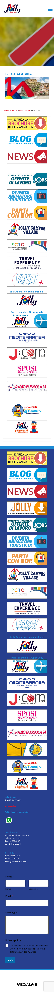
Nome (8, 888)
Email (9, 896)
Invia (10, 960)
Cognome (33, 888)
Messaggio (11, 912)
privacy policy (10, 806)
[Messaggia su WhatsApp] (27, 820)
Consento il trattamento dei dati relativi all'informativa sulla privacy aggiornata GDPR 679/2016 (29, 948)
